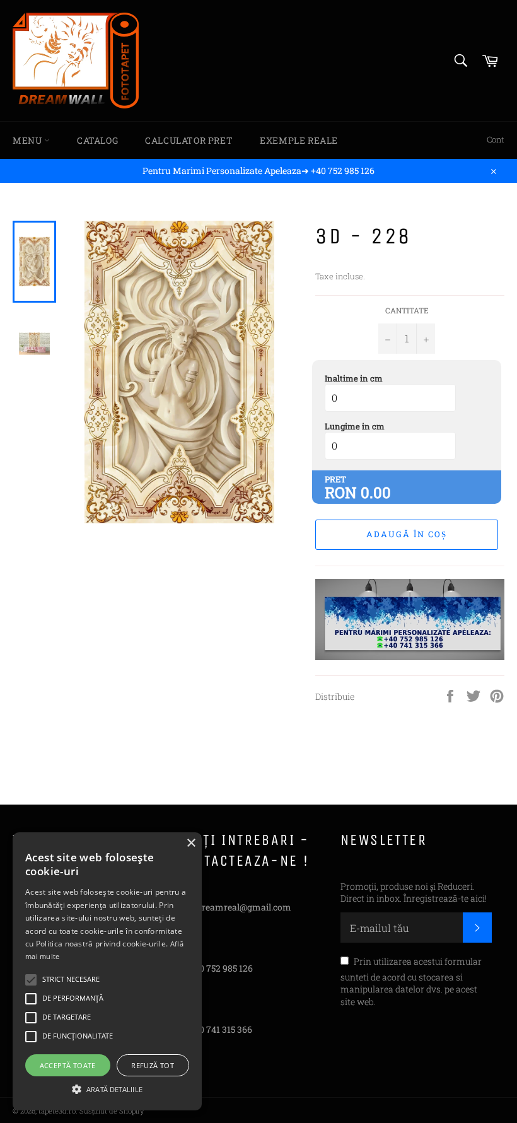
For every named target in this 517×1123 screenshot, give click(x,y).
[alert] (107, 971)
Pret (335, 479)
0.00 (376, 492)
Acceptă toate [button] (68, 1065)
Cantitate (407, 310)
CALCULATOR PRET (189, 140)
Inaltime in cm (354, 378)
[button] (107, 1088)
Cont (495, 139)
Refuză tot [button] (152, 1065)
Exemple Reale (299, 140)
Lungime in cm (355, 426)
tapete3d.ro (57, 1110)
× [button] (190, 843)
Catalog (97, 140)
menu (28, 140)
